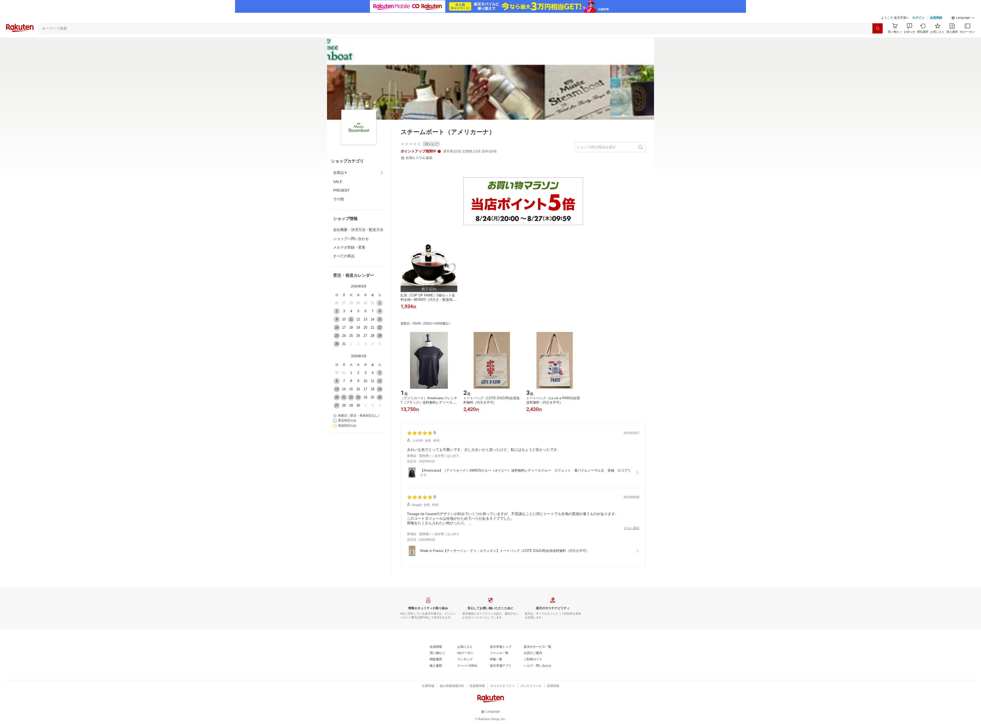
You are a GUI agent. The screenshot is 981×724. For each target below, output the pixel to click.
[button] (963, 18)
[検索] (877, 28)
